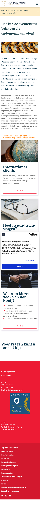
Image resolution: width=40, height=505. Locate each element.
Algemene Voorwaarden (9, 448)
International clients (8, 462)
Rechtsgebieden (7, 473)
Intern (3, 484)
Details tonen (29, 260)
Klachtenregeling (7, 455)
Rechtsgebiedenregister (9, 466)
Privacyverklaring (7, 451)
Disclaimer (5, 458)
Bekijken (20, 191)
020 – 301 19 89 (7, 387)
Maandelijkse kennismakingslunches (14, 487)
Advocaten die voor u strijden (11, 476)
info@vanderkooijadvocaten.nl (11, 390)
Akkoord (19, 266)
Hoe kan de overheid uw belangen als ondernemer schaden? (14, 11)
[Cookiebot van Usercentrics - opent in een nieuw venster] (28, 234)
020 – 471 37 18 (7, 385)
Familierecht (5, 469)
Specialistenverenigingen (10, 491)
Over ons (4, 480)
